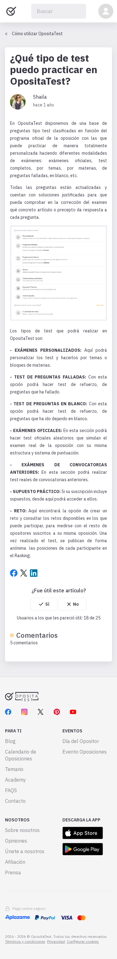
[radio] (44, 604)
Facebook (13, 573)
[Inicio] (11, 11)
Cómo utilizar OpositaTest (37, 33)
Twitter (23, 573)
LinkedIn (33, 573)
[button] (105, 11)
